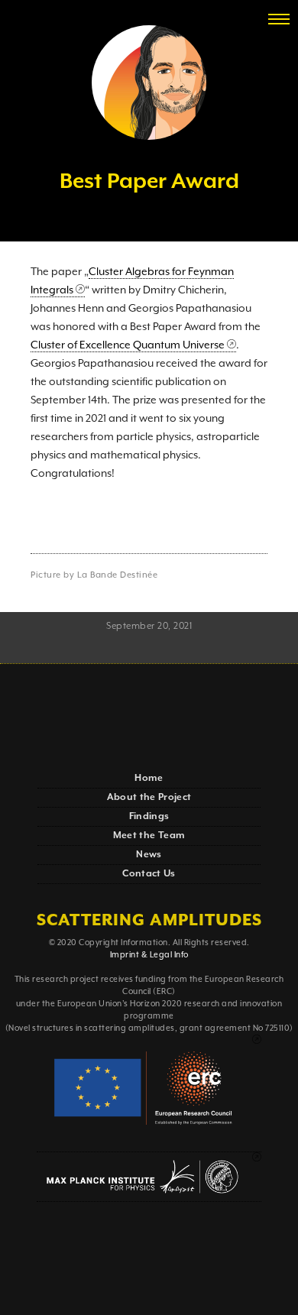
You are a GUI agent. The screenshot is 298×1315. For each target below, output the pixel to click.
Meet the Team (149, 835)
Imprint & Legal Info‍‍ (149, 955)
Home (148, 778)
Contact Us (149, 873)
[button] (279, 19)
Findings (149, 816)
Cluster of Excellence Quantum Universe (128, 345)
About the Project (149, 797)
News (148, 854)
